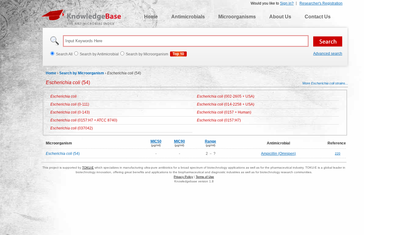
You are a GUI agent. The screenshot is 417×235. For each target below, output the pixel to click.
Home (151, 16)
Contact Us (318, 16)
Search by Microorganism (81, 73)
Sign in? (287, 3)
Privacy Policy (183, 176)
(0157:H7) (219, 120)
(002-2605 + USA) (225, 96)
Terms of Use (205, 176)
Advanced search (327, 53)
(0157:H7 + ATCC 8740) (83, 120)
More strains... (325, 83)
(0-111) (69, 104)
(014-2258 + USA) (225, 104)
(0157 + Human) (224, 112)
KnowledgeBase (81, 17)
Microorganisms (237, 16)
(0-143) (70, 112)
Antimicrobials (188, 16)
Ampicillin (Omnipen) (278, 153)
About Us (280, 16)
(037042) (71, 128)
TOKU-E (88, 167)
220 (337, 153)
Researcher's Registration (321, 3)
